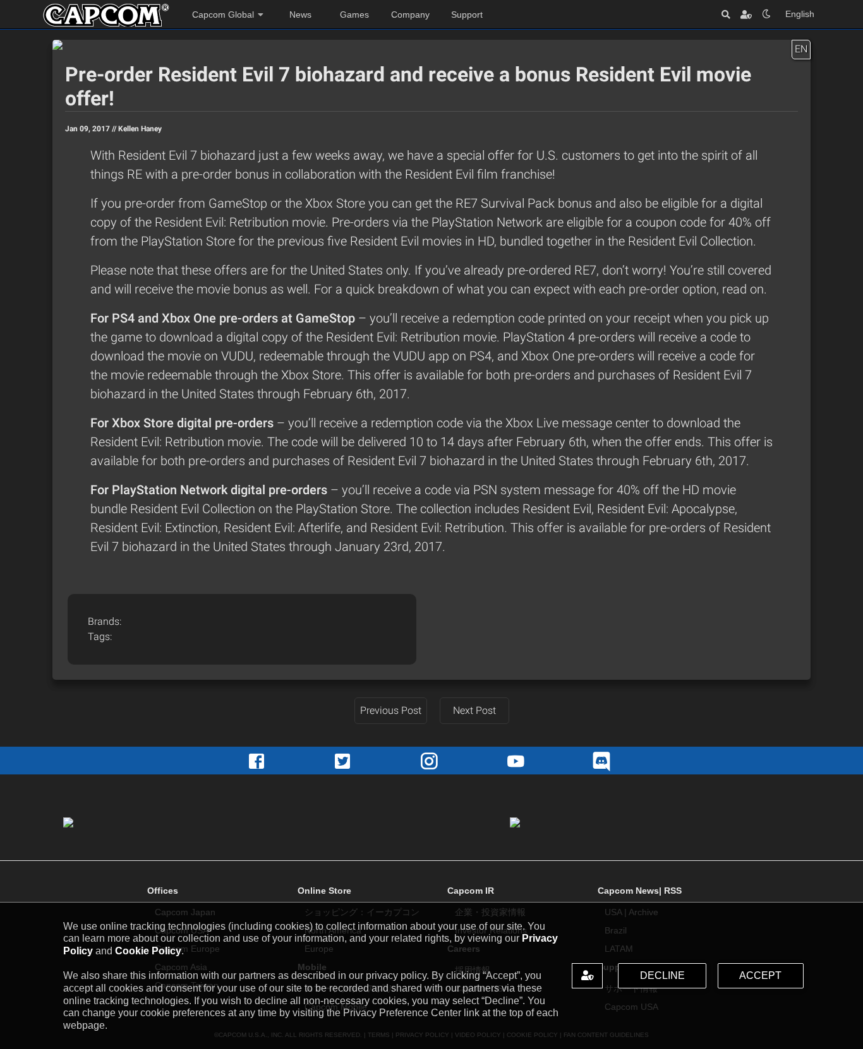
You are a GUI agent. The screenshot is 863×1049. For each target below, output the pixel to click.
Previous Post (390, 710)
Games (354, 14)
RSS (673, 891)
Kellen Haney (140, 128)
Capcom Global (223, 14)
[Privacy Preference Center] (587, 975)
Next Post (474, 710)
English (799, 14)
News (300, 14)
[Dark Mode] (766, 14)
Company (410, 14)
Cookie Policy (148, 950)
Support (467, 14)
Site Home (106, 15)
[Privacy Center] (746, 14)
